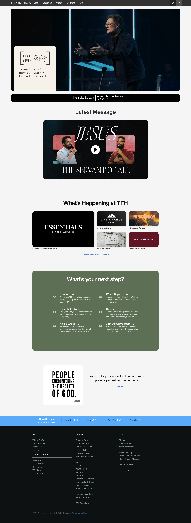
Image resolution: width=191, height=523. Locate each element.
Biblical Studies (82, 497)
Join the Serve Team (85, 456)
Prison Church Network (129, 455)
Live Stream (37, 473)
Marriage (80, 472)
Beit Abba (80, 475)
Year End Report (126, 446)
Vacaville (23, 69)
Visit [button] (36, 3)
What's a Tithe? (125, 443)
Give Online (124, 440)
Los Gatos (39, 76)
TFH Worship (38, 464)
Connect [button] (71, 3)
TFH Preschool (82, 503)
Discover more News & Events (94, 255)
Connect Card (82, 440)
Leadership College (84, 494)
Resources (37, 467)
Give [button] (81, 3)
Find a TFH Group (84, 446)
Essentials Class (83, 450)
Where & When (39, 440)
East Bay (23, 76)
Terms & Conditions (80, 513)
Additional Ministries (85, 488)
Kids (77, 462)
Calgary (38, 72)
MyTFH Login (125, 470)
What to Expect (39, 443)
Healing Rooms (82, 485)
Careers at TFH (126, 464)
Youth (78, 465)
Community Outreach (85, 482)
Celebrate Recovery (85, 478)
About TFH (116, 386)
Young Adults (82, 469)
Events (35, 450)
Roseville (23, 72)
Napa (36, 69)
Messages (37, 460)
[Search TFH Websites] (179, 3)
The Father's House (21, 2)
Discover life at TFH (84, 453)
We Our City (125, 452)
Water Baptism (82, 443)
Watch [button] (59, 3)
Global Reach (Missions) (129, 459)
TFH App (36, 470)
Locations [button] (47, 3)
